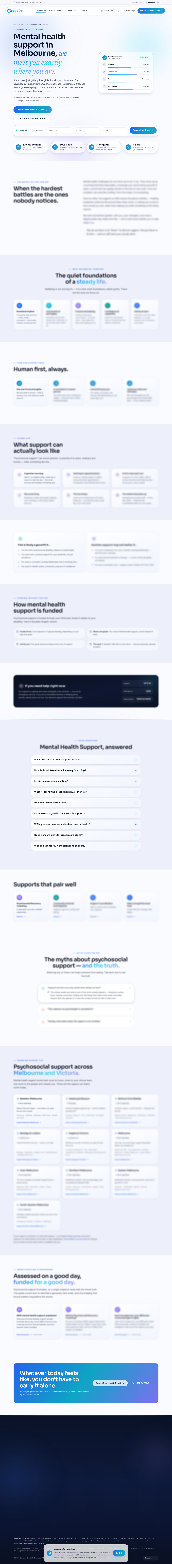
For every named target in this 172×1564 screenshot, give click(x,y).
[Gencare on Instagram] (16, 1477)
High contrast (137, 2)
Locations (71, 11)
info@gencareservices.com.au (31, 1455)
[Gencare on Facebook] (23, 1477)
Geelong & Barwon (136, 1436)
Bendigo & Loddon (136, 1446)
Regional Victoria (135, 1450)
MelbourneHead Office (138, 1460)
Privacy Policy (100, 1557)
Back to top (149, 1558)
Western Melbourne (136, 1432)
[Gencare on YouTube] (43, 1477)
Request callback (141, 130)
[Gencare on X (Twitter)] (30, 1477)
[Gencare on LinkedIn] (36, 1477)
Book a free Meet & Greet (108, 1383)
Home (15, 24)
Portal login (130, 11)
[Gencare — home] (15, 11)
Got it (119, 1553)
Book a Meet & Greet (150, 11)
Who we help (55, 11)
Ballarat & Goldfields (136, 1441)
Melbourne (132, 1455)
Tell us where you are (73, 1239)
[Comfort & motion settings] (118, 10)
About (84, 11)
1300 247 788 (153, 2)
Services (39, 11)
